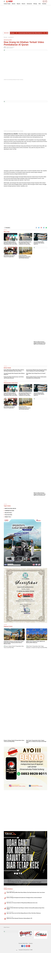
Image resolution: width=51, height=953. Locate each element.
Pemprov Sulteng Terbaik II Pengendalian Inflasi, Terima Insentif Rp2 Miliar (14, 741)
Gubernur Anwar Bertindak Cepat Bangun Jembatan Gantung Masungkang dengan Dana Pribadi (25, 908)
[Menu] (4, 1)
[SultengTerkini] (9, 1)
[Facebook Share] (36, 228)
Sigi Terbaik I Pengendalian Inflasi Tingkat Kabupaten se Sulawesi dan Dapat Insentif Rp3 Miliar (36, 741)
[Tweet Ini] (39, 228)
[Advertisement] (25, 13)
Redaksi (31, 943)
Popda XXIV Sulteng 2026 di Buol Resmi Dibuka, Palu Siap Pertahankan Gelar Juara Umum (10, 243)
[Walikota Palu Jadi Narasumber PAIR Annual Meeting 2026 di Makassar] (36, 634)
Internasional (6, 39)
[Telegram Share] (44, 228)
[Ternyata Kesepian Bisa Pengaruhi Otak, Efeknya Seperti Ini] (40, 237)
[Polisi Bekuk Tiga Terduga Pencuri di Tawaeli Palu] (10, 250)
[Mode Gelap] (44, 1)
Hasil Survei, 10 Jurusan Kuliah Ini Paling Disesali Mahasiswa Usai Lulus (22, 902)
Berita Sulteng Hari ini (10, 508)
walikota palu (8, 512)
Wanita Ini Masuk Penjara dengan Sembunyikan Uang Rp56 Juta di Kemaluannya (39, 342)
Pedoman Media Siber (23, 943)
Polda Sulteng (8, 514)
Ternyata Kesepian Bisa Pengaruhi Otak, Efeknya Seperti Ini (14, 32)
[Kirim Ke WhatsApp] (46, 228)
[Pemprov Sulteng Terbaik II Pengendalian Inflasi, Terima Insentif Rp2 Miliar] (14, 692)
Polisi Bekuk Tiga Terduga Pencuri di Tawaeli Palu (39, 32)
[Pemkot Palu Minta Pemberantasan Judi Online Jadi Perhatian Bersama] (25, 250)
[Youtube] (29, 946)
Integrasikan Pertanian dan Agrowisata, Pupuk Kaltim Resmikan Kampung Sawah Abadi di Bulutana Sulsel (13, 642)
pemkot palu (8, 516)
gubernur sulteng (9, 510)
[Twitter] (25, 946)
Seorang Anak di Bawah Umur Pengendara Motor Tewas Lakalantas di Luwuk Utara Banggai (25, 243)
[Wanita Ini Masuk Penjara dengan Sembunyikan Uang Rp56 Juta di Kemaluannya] (40, 294)
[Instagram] (27, 946)
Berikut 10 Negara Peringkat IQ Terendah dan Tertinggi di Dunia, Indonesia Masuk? (24, 897)
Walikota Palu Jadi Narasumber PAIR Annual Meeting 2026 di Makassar (35, 642)
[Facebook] (22, 946)
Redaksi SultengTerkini (10, 47)
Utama (10, 39)
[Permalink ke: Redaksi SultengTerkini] (5, 47)
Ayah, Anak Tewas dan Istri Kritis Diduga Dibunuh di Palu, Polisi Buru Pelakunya (24, 913)
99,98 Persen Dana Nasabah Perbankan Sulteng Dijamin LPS (19, 918)
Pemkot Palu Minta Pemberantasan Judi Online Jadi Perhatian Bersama (25, 256)
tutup (17, 950)
